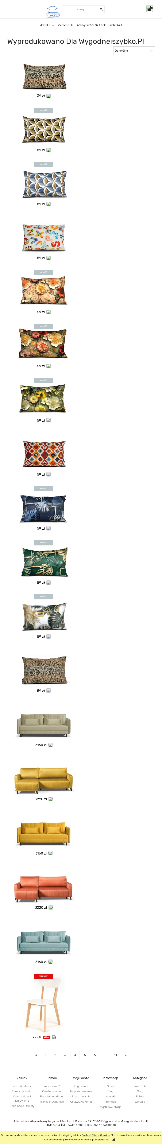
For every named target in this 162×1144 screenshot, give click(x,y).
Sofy (140, 1091)
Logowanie (81, 1086)
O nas (110, 1086)
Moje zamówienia (81, 1091)
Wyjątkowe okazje (111, 1107)
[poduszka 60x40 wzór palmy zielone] (43, 559)
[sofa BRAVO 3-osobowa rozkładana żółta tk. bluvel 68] (43, 830)
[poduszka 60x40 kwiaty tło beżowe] (43, 289)
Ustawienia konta (81, 1101)
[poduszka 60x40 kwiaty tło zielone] (43, 397)
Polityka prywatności (51, 1101)
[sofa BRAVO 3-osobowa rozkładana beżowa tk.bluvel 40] (43, 721)
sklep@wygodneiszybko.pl (131, 1121)
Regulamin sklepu (51, 1096)
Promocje (110, 1101)
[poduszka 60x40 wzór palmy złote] (43, 613)
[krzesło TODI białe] (43, 1003)
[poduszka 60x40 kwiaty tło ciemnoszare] (43, 343)
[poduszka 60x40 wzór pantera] (43, 667)
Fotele (140, 1096)
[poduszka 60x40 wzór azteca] (43, 451)
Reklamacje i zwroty (21, 1106)
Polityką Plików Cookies (96, 1135)
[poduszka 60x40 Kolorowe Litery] (43, 235)
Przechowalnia (81, 1096)
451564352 (53, 1125)
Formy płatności (22, 1091)
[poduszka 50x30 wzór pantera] (43, 75)
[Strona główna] (53, 12)
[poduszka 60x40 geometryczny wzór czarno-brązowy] (43, 127)
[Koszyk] (150, 8)
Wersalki (140, 1101)
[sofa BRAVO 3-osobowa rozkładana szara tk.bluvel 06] (43, 938)
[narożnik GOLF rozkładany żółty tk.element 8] (43, 776)
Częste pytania (51, 1091)
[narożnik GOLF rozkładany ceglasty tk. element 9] (43, 884)
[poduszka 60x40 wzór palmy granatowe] (43, 505)
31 (115, 1055)
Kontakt (110, 1096)
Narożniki (140, 1086)
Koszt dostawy (22, 1086)
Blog (110, 1091)
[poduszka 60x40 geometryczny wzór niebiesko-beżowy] (43, 181)
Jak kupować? (52, 1086)
